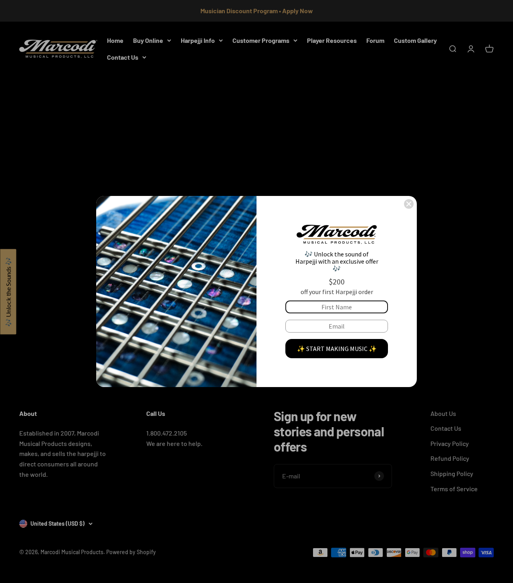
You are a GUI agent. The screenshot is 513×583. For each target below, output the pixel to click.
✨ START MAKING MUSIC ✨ (337, 349)
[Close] (409, 204)
